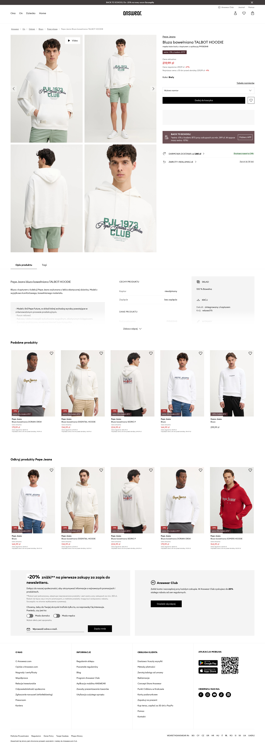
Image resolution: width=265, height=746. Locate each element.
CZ (203, 731)
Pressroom (20, 700)
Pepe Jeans (169, 36)
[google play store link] (208, 663)
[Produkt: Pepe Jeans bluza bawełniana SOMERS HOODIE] (232, 500)
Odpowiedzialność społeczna (30, 689)
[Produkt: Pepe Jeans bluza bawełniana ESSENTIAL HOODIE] (83, 383)
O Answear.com (23, 661)
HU (217, 731)
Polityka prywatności (20, 731)
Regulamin (36, 731)
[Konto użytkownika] (235, 13)
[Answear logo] (132, 13)
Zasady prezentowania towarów (93, 689)
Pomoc (141, 711)
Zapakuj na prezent (147, 700)
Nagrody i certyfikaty (26, 672)
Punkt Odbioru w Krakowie (151, 689)
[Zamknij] (252, 2)
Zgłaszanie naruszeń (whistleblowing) (34, 694)
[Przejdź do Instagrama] (207, 694)
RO (231, 731)
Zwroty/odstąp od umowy (150, 672)
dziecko (30, 13)
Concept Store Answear (149, 683)
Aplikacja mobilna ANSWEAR (91, 683)
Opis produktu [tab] (23, 264)
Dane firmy (49, 731)
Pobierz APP (245, 137)
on (21, 13)
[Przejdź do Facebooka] (200, 694)
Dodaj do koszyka (204, 100)
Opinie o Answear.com (26, 666)
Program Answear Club (88, 678)
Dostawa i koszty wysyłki (150, 661)
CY (198, 731)
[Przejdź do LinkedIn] (228, 695)
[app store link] (208, 670)
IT (222, 731)
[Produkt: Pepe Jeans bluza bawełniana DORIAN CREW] (33, 383)
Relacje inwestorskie (25, 683)
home (42, 13)
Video (75, 40)
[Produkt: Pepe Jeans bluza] (182, 383)
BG (193, 731)
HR (212, 731)
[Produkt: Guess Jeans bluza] (232, 383)
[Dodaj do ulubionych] (251, 100)
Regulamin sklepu (85, 661)
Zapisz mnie (100, 628)
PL (226, 731)
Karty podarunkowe (147, 694)
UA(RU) (251, 731)
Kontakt (142, 716)
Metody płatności (146, 666)
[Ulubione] (244, 13)
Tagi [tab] (44, 264)
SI (235, 731)
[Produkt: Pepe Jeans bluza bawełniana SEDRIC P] (132, 383)
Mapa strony (77, 731)
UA (244, 731)
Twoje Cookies (62, 731)
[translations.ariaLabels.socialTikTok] (221, 695)
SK (240, 731)
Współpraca (21, 678)
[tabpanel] (132, 300)
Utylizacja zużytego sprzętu (90, 694)
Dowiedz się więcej (166, 603)
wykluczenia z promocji (56, 601)
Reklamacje (144, 678)
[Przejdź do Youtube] (214, 694)
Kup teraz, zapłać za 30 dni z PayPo (155, 705)
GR (207, 731)
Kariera (19, 705)
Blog (79, 672)
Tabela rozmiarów (245, 83)
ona (13, 13)
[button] (208, 90)
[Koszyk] (252, 13)
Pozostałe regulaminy (87, 666)
